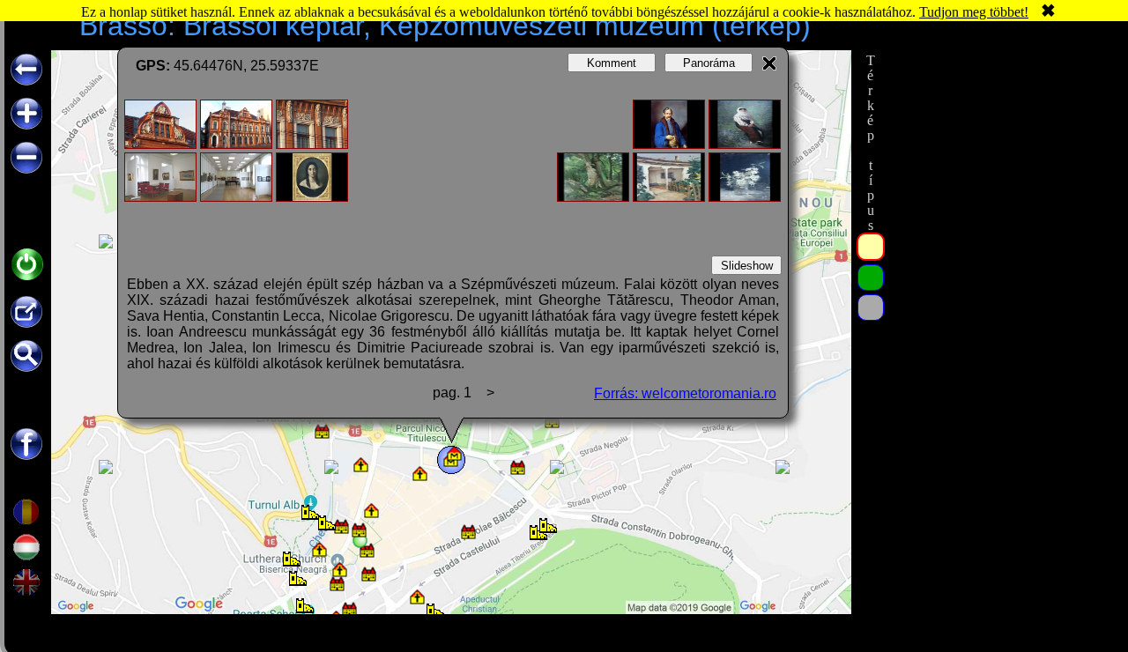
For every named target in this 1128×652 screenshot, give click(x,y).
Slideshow (747, 265)
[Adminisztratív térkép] (871, 247)
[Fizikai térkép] (870, 307)
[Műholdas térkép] (870, 277)
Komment (611, 63)
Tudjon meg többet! (973, 11)
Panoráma (709, 63)
